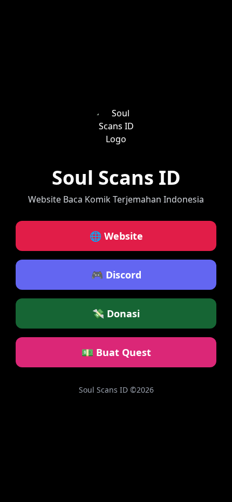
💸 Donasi (116, 313)
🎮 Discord (116, 274)
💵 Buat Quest (116, 352)
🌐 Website (116, 235)
